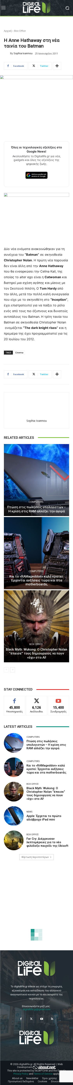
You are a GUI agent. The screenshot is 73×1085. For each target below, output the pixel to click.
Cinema (19, 352)
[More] (57, 66)
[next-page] (12, 669)
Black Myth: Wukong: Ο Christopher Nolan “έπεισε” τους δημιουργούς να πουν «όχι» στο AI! (36, 653)
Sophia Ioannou (23, 53)
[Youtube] (42, 1019)
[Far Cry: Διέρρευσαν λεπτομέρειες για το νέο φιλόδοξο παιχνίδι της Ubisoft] (14, 840)
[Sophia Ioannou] (7, 53)
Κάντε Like (14, 698)
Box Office (20, 30)
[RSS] (52, 1019)
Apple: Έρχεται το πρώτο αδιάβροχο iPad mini (43, 817)
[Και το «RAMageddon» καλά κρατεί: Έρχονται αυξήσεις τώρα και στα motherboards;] (36, 553)
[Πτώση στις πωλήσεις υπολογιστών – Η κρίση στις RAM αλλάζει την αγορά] (36, 480)
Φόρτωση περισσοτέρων (35, 857)
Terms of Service (43, 1073)
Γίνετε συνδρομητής (58, 700)
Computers (36, 502)
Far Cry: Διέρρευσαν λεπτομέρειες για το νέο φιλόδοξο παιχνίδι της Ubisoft (47, 842)
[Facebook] (21, 1019)
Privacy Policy (20, 1073)
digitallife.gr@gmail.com (36, 1009)
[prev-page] (6, 669)
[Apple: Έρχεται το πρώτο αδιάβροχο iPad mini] (14, 816)
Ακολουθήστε (36, 698)
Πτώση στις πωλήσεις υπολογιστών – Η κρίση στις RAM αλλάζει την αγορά (36, 509)
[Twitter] (31, 1019)
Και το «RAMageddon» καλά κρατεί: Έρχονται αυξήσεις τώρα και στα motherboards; (36, 580)
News (29, 812)
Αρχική (8, 30)
